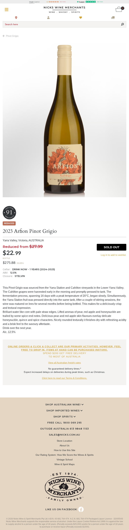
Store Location (64, 440)
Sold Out (111, 247)
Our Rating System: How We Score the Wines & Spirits (65, 455)
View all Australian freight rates (64, 362)
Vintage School (65, 459)
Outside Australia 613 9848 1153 (64, 428)
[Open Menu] (13, 9)
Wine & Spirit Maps (64, 464)
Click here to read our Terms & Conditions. (64, 378)
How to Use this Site (64, 450)
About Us (64, 445)
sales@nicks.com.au (64, 434)
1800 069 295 (72, 422)
